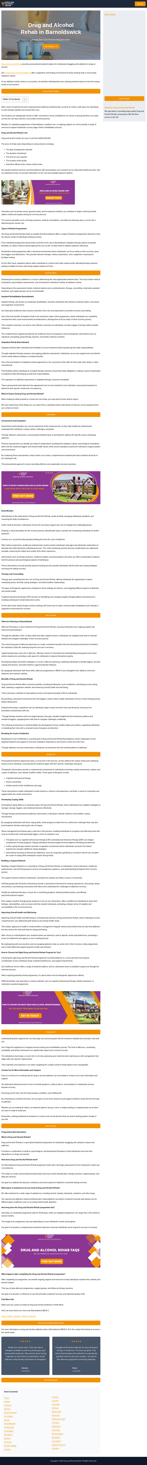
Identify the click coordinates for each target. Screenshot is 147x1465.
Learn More (51, 414)
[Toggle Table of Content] (23, 100)
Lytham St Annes (58, 1445)
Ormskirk (55, 1448)
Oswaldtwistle (10, 1424)
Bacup (6, 1420)
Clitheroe (25, 1316)
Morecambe (56, 1412)
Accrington (8, 1416)
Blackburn (8, 1435)
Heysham (56, 1415)
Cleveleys (56, 1430)
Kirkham (55, 1408)
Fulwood (7, 1442)
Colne (3, 1316)
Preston (7, 1449)
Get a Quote (49, 46)
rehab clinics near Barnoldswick (18, 73)
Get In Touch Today (51, 91)
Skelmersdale (57, 1434)
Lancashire (56, 1441)
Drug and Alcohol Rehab (11, 64)
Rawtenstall (9, 1427)
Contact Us (51, 754)
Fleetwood (56, 1426)
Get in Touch (51, 615)
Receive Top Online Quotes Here (51, 1323)
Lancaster (56, 1404)
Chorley (55, 1397)
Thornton (55, 1423)
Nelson (10, 1316)
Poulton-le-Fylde (58, 1419)
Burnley (33, 1316)
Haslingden (9, 1431)
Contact (140, 4)
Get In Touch (124, 99)
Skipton (17, 1316)
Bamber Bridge (10, 1446)
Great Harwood (10, 1413)
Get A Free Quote (51, 1380)
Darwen (7, 1438)
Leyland (55, 1401)
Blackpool (56, 1437)
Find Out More (51, 273)
